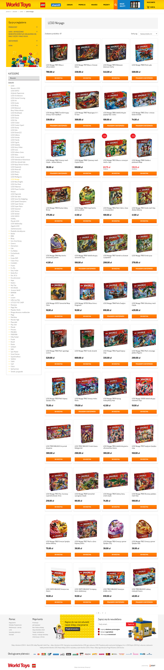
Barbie (13, 233)
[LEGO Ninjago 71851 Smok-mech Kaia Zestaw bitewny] (144, 194)
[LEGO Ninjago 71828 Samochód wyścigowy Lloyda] (87, 480)
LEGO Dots (14, 130)
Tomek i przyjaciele (17, 371)
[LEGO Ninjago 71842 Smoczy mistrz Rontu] (87, 385)
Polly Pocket (15, 337)
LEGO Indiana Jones (17, 152)
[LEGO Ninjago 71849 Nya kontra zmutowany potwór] (58, 242)
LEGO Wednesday (16, 223)
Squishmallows (15, 356)
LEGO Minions (15, 172)
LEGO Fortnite (15, 137)
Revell (13, 342)
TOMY (13, 361)
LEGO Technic (15, 211)
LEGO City (14, 120)
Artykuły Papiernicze (17, 93)
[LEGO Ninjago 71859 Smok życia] (144, 242)
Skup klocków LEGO (38, 630)
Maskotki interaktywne (18, 231)
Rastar (13, 344)
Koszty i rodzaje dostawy (40, 634)
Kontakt (11, 634)
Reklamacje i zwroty (15, 627)
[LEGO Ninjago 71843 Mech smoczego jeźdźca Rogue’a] (144, 337)
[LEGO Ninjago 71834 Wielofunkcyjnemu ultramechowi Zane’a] (115, 433)
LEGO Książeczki (16, 167)
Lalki (12, 295)
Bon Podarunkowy (38, 627)
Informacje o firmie (38, 637)
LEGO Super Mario (16, 206)
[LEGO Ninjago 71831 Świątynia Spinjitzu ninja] (144, 433)
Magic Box (14, 307)
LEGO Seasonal (15, 209)
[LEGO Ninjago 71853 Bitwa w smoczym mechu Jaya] (115, 147)
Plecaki (13, 327)
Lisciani (13, 297)
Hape (12, 280)
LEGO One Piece (16, 184)
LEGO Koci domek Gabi (18, 162)
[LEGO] (42, 4)
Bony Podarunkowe (17, 110)
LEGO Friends (15, 140)
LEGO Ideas (14, 154)
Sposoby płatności (14, 632)
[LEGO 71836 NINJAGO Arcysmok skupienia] (58, 433)
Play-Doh (14, 324)
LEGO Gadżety (15, 145)
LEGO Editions (15, 135)
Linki (10, 630)
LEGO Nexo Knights (17, 182)
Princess (13, 329)
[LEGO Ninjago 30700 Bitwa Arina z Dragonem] (87, 290)
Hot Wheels (14, 288)
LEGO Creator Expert (17, 125)
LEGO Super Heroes (17, 204)
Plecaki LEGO (15, 221)
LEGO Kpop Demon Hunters (20, 164)
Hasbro (13, 283)
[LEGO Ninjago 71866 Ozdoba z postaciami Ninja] (144, 147)
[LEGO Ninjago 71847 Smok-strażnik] (87, 337)
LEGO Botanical (16, 108)
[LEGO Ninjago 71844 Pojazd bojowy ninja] (115, 337)
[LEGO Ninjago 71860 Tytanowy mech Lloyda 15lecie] (87, 147)
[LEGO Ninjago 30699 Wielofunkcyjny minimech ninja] (144, 385)
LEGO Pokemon (16, 186)
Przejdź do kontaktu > (72, 629)
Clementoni (14, 246)
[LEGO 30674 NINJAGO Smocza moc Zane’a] (58, 576)
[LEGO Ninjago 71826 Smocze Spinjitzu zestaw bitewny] (58, 528)
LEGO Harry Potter (17, 147)
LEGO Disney (15, 127)
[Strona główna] (18, 4)
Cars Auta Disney (16, 241)
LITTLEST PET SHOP (17, 302)
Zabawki (11, 82)
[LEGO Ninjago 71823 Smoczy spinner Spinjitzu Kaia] (144, 528)
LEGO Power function (17, 189)
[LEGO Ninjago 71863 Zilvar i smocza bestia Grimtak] (144, 99)
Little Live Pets (15, 300)
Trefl (12, 364)
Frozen (13, 265)
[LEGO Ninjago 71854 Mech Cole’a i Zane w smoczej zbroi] (115, 194)
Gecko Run (14, 273)
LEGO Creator (15, 123)
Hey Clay (13, 285)
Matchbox (14, 317)
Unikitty (13, 218)
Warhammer (15, 369)
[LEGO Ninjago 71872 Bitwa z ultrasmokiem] (58, 51)
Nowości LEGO (15, 88)
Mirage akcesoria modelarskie (20, 312)
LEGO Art (14, 100)
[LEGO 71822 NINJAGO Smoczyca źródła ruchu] (115, 576)
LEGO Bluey (14, 105)
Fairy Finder (14, 270)
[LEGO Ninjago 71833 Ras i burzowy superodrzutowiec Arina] (58, 480)
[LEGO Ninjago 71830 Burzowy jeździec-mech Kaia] (144, 480)
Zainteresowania (16, 228)
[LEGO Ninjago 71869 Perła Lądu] (144, 51)
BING (12, 236)
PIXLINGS (14, 332)
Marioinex (14, 305)
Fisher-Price (14, 260)
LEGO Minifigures (16, 177)
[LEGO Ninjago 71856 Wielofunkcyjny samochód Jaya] (87, 242)
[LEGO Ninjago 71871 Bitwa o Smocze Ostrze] (87, 51)
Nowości (13, 78)
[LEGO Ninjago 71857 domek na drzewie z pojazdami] (115, 242)
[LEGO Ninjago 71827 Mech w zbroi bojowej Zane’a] (87, 528)
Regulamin (12, 623)
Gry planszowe (15, 278)
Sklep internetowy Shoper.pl (82, 667)
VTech (13, 366)
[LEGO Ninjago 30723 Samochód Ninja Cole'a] (58, 290)
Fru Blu (13, 268)
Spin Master (14, 352)
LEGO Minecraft (16, 169)
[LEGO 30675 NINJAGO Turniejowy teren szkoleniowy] (87, 576)
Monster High (15, 320)
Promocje (35, 623)
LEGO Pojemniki (16, 194)
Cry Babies (14, 251)
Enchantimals (15, 253)
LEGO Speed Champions (18, 201)
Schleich (13, 347)
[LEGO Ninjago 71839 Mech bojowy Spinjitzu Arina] (58, 385)
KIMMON (13, 292)
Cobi (12, 248)
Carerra (13, 243)
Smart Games (15, 354)
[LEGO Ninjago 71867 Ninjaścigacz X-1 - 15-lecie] (87, 99)
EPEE (12, 256)
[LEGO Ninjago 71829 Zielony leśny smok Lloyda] (115, 480)
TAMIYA (13, 359)
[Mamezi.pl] (151, 665)
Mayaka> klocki (15, 310)
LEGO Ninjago (15, 179)
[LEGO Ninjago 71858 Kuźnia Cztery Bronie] (58, 194)
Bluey (12, 238)
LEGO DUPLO (15, 91)
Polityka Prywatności (15, 625)
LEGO (12, 86)
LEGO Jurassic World (17, 157)
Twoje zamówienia (38, 632)
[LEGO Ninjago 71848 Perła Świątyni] (115, 290)
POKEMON (14, 334)
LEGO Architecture (17, 95)
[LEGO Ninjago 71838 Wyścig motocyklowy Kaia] (115, 385)
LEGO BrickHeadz (16, 113)
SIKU (12, 349)
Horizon (13, 191)
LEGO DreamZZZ (16, 132)
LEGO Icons (14, 150)
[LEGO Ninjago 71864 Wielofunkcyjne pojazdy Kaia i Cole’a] (115, 99)
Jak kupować (36, 625)
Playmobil (14, 322)
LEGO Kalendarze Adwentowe (20, 159)
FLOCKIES (14, 263)
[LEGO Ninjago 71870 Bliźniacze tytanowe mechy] (115, 51)
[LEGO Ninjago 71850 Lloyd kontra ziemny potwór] (87, 194)
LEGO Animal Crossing (18, 98)
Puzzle (13, 339)
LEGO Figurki (15, 142)
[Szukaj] (115, 4)
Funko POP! (14, 258)
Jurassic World (15, 290)
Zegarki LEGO (15, 226)
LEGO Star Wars (16, 196)
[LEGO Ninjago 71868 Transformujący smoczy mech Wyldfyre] (58, 99)
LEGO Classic (15, 118)
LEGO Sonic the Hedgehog (19, 199)
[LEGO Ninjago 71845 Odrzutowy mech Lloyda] (144, 290)
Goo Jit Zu (14, 275)
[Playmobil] (56, 4)
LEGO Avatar (15, 103)
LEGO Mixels (15, 174)
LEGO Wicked (15, 214)
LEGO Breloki (15, 115)
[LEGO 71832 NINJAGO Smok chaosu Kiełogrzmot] (87, 433)
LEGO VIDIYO (15, 216)
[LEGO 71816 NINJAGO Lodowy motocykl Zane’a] (144, 576)
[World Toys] (19, 665)
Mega (12, 315)
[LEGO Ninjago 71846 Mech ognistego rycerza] (58, 337)
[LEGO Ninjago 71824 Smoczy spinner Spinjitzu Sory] (115, 528)
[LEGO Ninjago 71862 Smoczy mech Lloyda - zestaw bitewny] (58, 147)
